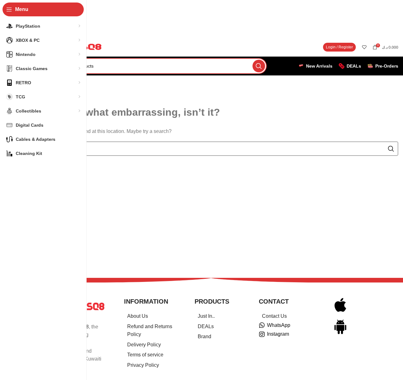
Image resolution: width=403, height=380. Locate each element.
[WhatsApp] (262, 325)
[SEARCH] (259, 66)
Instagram (278, 334)
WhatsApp (278, 325)
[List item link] (151, 316)
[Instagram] (262, 334)
